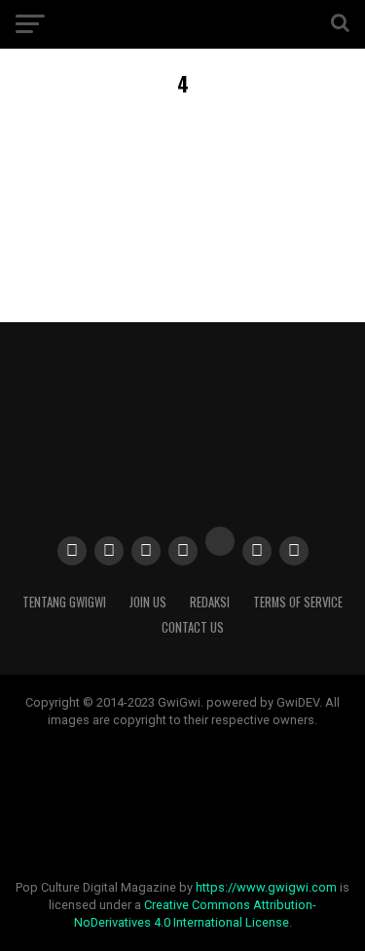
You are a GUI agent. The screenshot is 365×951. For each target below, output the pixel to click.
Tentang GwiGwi (64, 602)
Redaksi (210, 602)
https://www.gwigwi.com (266, 887)
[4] (183, 250)
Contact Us (193, 627)
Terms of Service (298, 602)
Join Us (147, 602)
